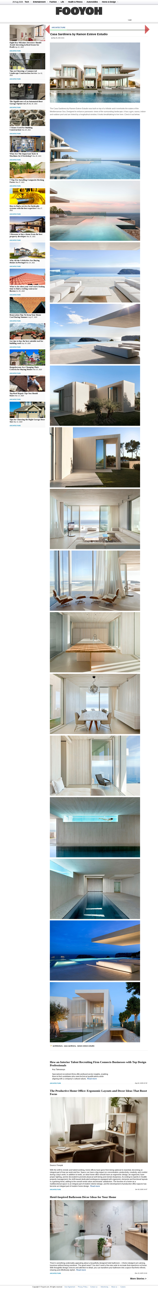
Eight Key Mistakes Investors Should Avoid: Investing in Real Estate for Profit (25, 45)
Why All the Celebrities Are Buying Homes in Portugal (25, 261)
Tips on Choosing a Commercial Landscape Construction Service (23, 72)
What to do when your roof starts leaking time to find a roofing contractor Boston (27, 288)
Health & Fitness (75, 2)
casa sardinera (70, 1046)
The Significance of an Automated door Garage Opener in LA (26, 102)
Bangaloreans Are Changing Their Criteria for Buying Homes (24, 368)
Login (130, 20)
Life (62, 2)
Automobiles (92, 2)
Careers (123, 1287)
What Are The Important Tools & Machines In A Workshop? (24, 155)
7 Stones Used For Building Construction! (21, 129)
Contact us (94, 1287)
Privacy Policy (83, 1287)
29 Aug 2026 (17, 2)
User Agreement (69, 1287)
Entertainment (39, 2)
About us (114, 1287)
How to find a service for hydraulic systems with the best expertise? (24, 207)
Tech (27, 2)
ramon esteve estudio (85, 1046)
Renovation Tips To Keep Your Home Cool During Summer (25, 316)
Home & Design (109, 2)
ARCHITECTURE (15, 51)
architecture (57, 1046)
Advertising (104, 1287)
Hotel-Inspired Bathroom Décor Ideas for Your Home (83, 1197)
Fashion (53, 2)
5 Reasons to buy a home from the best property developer (26, 235)
